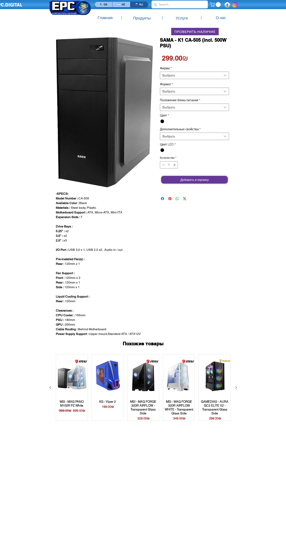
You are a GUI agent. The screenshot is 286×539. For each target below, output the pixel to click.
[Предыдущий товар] (50, 387)
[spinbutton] (168, 164)
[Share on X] (184, 198)
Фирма (166, 68)
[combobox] (194, 75)
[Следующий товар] (236, 387)
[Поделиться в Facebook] (162, 198)
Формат (166, 84)
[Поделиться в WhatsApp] (177, 198)
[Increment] (174, 164)
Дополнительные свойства (180, 129)
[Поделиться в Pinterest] (170, 198)
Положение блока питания (180, 100)
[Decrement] (163, 164)
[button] (216, 4)
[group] (143, 387)
